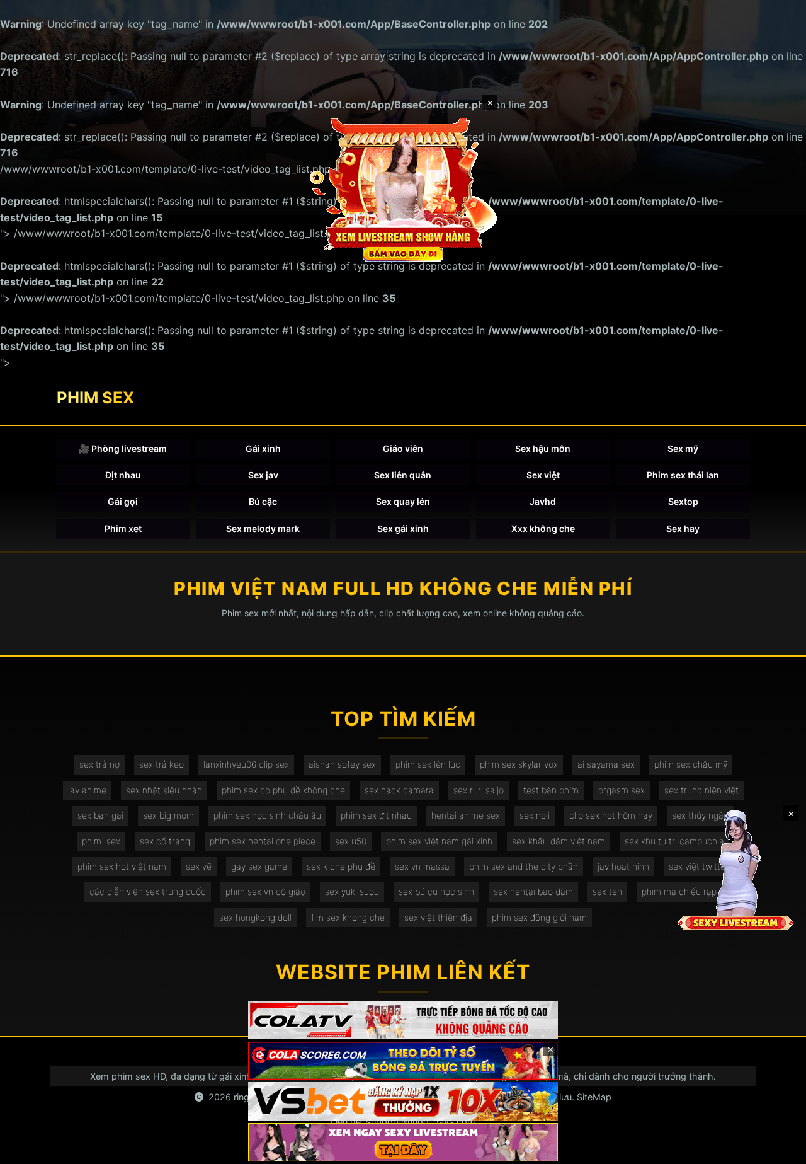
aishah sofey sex (342, 764)
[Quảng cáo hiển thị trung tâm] (403, 189)
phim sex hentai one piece (262, 841)
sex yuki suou (352, 891)
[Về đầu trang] (778, 1149)
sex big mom (168, 815)
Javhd (543, 501)
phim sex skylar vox (519, 764)
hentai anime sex (465, 815)
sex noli (534, 815)
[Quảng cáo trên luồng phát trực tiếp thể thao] (403, 1142)
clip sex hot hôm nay (610, 815)
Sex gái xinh (403, 528)
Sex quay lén (403, 501)
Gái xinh (263, 448)
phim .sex (101, 841)
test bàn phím (551, 790)
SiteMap (594, 1097)
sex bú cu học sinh (436, 891)
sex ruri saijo (478, 790)
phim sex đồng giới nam (539, 917)
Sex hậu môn (542, 448)
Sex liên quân (402, 475)
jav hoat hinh (623, 866)
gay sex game (259, 866)
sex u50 (350, 841)
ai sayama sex (606, 764)
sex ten (607, 891)
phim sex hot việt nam (121, 866)
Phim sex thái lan (683, 475)
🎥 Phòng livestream (123, 448)
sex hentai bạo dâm (533, 891)
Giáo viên (403, 448)
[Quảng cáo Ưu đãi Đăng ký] (403, 1061)
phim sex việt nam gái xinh (439, 841)
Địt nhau (123, 475)
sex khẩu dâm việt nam (558, 841)
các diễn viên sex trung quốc (147, 891)
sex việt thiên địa (438, 917)
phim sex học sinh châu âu (267, 815)
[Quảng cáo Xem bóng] (403, 1020)
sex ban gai (100, 815)
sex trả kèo (161, 764)
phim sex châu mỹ (690, 764)
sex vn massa (422, 866)
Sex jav (263, 475)
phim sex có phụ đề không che (283, 790)
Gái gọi (123, 501)
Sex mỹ (682, 448)
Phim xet (123, 528)
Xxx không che (543, 528)
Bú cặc (263, 501)
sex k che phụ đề (341, 866)
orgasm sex (621, 790)
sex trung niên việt (701, 790)
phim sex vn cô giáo (265, 891)
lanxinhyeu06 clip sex (246, 764)
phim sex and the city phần (523, 866)
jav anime (87, 790)
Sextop (683, 501)
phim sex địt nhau (376, 815)
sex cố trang (165, 841)
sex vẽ (199, 866)
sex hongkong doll (255, 917)
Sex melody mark (263, 528)
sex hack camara (399, 790)
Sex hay (683, 528)
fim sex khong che (348, 917)
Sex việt (543, 475)
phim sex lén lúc (427, 764)
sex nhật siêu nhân (164, 790)
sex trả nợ (99, 764)
